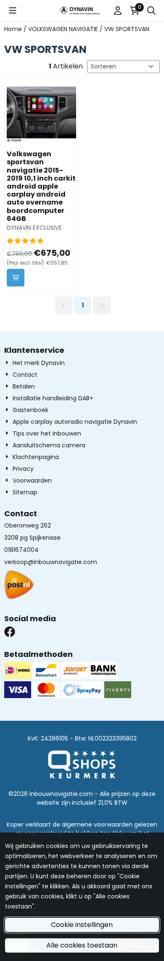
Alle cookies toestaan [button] (81, 945)
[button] (12, 10)
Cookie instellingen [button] (82, 924)
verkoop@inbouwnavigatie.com (50, 562)
